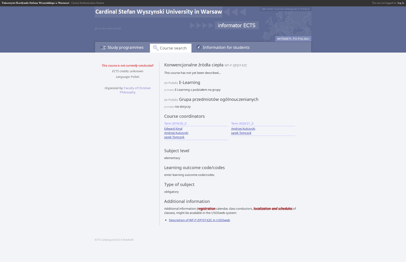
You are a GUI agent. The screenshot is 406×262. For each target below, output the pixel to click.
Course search (173, 48)
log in (401, 2)
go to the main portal (108, 28)
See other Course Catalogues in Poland (286, 9)
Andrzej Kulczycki (176, 133)
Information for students (226, 47)
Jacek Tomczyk (174, 137)
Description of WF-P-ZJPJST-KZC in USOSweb (199, 220)
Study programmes (126, 47)
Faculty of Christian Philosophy (135, 90)
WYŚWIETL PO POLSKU (293, 39)
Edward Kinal (173, 128)
